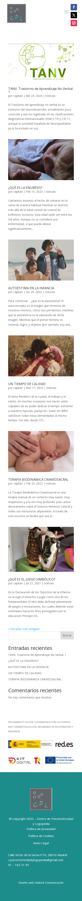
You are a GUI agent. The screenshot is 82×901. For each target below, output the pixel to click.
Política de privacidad (41, 829)
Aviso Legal (41, 843)
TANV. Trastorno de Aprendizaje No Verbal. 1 (40, 90)
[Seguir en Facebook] (74, 7)
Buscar (67, 635)
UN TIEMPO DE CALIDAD (27, 384)
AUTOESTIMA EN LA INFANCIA (31, 288)
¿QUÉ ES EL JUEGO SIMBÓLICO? (31, 579)
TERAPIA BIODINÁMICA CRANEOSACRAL (38, 479)
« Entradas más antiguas (24, 629)
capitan (18, 96)
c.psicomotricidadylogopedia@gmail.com (35, 860)
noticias (50, 96)
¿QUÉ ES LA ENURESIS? (25, 187)
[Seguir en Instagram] (74, 23)
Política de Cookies (41, 836)
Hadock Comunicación (49, 882)
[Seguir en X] (74, 15)
